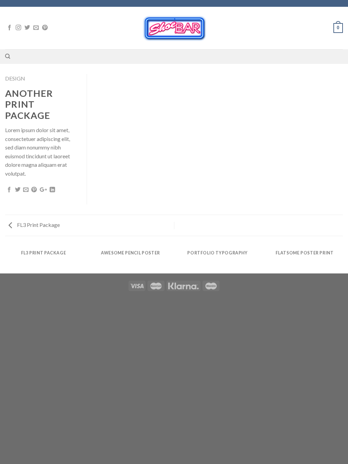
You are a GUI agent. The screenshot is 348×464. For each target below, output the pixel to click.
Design (15, 78)
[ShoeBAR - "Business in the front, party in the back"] (174, 28)
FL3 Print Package (38, 224)
